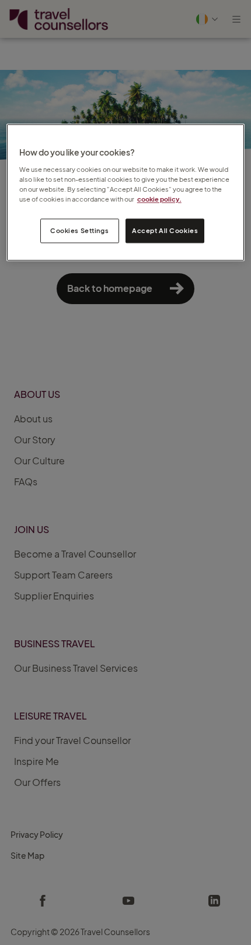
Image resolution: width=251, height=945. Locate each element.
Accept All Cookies (165, 230)
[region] (125, 193)
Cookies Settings (79, 230)
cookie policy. (159, 199)
